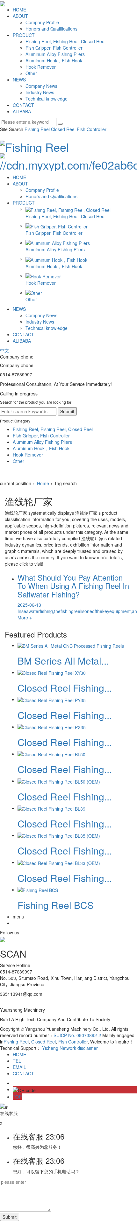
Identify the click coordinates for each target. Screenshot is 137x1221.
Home (43, 483)
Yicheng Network (59, 1048)
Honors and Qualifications (51, 28)
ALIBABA (22, 111)
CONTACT (23, 105)
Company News (41, 86)
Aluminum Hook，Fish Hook (53, 60)
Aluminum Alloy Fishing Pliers (55, 54)
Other (31, 73)
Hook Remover (40, 67)
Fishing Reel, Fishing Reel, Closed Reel (65, 41)
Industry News (39, 92)
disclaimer (87, 1048)
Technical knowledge (46, 98)
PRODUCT (24, 35)
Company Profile (42, 22)
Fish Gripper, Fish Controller (54, 48)
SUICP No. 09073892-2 (77, 1035)
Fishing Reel (37, 129)
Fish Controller (91, 129)
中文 (4, 350)
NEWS (19, 79)
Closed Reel (63, 129)
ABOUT (20, 16)
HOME (19, 9)
